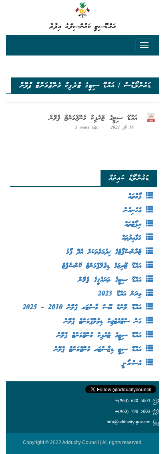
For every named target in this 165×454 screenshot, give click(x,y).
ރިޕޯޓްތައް (135, 224)
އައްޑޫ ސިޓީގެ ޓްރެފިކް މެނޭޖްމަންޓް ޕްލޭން (93, 118)
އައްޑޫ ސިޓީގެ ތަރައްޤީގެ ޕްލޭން (112, 280)
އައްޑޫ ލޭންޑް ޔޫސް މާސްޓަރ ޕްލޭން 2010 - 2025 (84, 307)
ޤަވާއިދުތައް (134, 238)
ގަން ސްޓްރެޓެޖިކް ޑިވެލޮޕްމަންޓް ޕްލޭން (105, 321)
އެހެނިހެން (135, 210)
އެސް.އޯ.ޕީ (134, 363)
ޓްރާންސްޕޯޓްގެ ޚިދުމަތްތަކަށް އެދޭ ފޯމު (106, 252)
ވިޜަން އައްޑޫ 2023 (122, 294)
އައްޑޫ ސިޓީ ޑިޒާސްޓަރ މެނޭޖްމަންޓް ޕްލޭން (100, 349)
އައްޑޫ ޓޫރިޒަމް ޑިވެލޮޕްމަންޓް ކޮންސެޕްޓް (104, 266)
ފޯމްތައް (137, 196)
